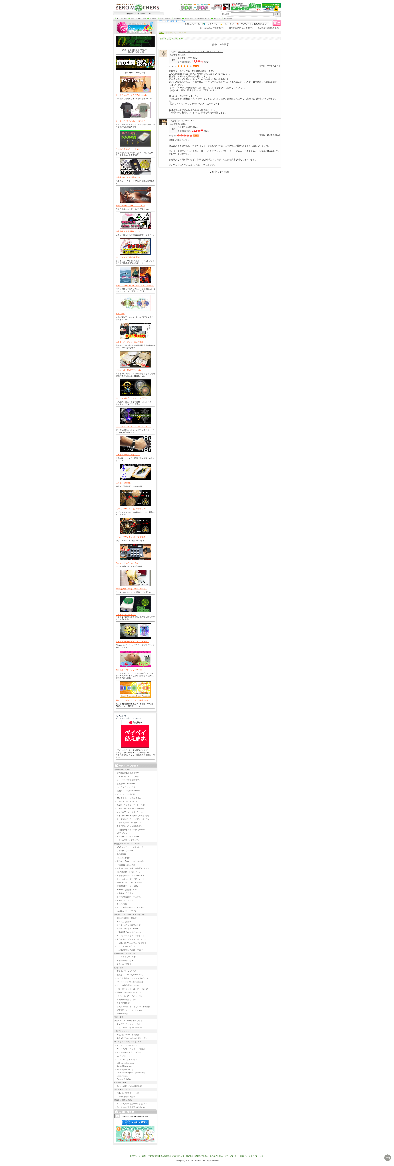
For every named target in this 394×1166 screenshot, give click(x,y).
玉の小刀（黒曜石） (124, 483)
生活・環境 (118, 968)
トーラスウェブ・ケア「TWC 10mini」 (132, 95)
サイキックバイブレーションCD (127, 1042)
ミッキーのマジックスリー (126, 836)
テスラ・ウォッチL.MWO (126, 929)
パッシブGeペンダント (124, 946)
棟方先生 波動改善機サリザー (128, 231)
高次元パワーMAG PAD (125, 971)
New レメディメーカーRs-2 (127, 563)
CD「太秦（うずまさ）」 (126, 1059)
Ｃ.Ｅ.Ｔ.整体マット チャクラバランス (131, 978)
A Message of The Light (124, 1069)
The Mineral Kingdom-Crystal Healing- (130, 1073)
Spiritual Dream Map (123, 1066)
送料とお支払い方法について (212, 28)
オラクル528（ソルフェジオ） (128, 840)
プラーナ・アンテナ (123, 851)
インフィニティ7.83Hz (124, 794)
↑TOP (388, 1157)
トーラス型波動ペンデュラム (127, 897)
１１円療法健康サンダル (125, 1000)
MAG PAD (120, 314)
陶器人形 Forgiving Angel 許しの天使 (131, 1038)
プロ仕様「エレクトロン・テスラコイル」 (133, 426)
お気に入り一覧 (192, 24)
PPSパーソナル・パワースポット (129, 883)
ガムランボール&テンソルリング (129, 907)
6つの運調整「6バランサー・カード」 (131, 589)
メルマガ (216, 18)
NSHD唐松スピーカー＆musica (128, 1010)
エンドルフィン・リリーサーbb (129, 670)
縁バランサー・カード (187, 121)
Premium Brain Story (123, 1079)
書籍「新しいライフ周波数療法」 (129, 826)
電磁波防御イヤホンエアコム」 (128, 992)
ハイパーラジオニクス (123, 1089)
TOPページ (135, 1156)
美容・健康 (118, 1017)
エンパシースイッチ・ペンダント (129, 936)
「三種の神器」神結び (124, 1097)
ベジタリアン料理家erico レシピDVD (130, 1104)
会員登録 (153, 18)
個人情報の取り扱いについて (241, 28)
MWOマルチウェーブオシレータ (129, 847)
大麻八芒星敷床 (122, 1003)
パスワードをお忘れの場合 (254, 24)
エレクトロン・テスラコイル (127, 798)
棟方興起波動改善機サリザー (127, 773)
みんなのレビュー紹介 (219, 1156)
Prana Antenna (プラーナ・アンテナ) (130, 205)
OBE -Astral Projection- (124, 1063)
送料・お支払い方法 (138, 18)
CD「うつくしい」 (123, 1056)
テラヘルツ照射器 (122, 964)
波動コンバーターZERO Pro (127, 791)
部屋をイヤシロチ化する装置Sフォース (131, 868)
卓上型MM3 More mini (124, 784)
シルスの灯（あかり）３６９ (128, 149)
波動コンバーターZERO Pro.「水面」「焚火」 (135, 285)
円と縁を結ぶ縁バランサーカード (129, 875)
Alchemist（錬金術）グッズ (126, 1093)
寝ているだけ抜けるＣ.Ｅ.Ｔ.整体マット (132, 700)
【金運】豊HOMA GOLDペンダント (130, 943)
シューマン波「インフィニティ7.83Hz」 (132, 398)
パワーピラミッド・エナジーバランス (131, 989)
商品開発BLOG (229, 18)
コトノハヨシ (121, 904)
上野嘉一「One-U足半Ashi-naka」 (129, 975)
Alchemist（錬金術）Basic (125, 890)
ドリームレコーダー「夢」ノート (129, 879)
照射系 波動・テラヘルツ (124, 953)
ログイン (229, 24)
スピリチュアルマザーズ (125, 1045)
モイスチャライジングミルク (127, 1024)
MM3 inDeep (120, 833)
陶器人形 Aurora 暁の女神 (126, 1035)
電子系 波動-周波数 (122, 769)
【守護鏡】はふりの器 (124, 865)
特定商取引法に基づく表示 (269, 28)
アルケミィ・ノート (123, 900)
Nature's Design (121, 1014)
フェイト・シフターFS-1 (126, 615)
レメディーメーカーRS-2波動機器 (129, 808)
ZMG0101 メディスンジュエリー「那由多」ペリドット (200, 52)
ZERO (161, 32)
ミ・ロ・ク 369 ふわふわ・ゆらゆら (130, 121)
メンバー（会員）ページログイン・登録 (246, 1156)
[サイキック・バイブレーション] (136, 7)
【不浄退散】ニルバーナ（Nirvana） (130, 830)
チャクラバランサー (123, 961)
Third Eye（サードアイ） (125, 911)
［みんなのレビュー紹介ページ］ (197, 18)
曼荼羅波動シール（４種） (126, 886)
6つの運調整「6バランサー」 (127, 872)
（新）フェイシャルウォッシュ (128, 1028)
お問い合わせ (165, 18)
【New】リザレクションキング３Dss (131, 509)
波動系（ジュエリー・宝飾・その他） (130, 914)
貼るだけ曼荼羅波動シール (126, 985)
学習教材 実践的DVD (123, 1100)
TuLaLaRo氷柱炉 (122, 858)
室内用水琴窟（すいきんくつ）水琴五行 (132, 1007)
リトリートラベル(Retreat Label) (128, 982)
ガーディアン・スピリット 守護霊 (129, 1049)
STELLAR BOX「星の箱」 (126, 918)
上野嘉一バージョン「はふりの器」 (130, 342)
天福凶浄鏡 (120, 854)
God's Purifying (121, 1076)
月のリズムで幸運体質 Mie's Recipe (129, 1107)
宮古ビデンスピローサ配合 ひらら (128, 1020)
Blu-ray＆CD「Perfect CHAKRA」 (129, 1086)
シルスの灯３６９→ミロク (126, 777)
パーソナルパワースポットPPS (128, 996)
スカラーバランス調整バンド (128, 455)
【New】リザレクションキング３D (130, 537)
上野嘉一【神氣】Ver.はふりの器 (129, 861)
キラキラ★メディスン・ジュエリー (130, 939)
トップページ (122, 18)
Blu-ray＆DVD (120, 1082)
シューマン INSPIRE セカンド (127, 823)
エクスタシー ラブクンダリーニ (128, 1052)
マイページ (212, 24)
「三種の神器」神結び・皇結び (128, 950)
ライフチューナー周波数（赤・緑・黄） (132, 816)
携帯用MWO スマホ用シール (128, 177)
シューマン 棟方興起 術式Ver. (128, 257)
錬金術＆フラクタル (123, 893)
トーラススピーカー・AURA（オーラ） (132, 642)
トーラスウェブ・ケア (125, 787)
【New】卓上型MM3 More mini (128, 370)
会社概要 (177, 18)
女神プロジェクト (121, 1031)
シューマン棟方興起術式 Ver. (127, 780)
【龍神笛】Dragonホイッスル (127, 932)
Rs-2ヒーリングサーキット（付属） (130, 805)
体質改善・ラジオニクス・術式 (127, 844)
